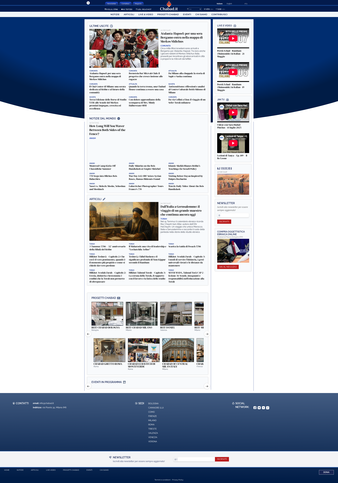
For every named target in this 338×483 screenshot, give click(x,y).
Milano (152, 420)
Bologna (153, 403)
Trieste (152, 429)
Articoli (129, 14)
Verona (152, 441)
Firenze (152, 416)
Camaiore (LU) (156, 407)
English (229, 4)
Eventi (187, 14)
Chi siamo (201, 14)
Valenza (153, 433)
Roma (151, 424)
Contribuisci (219, 14)
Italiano (219, 4)
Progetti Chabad (168, 14)
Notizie (115, 14)
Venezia (152, 437)
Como (151, 412)
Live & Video (145, 14)
